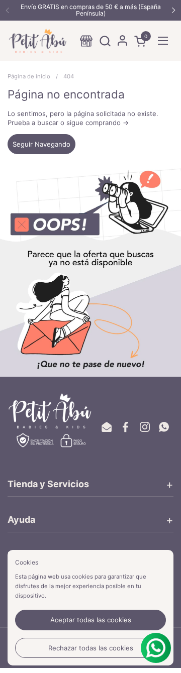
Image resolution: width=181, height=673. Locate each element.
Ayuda (21, 519)
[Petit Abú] (38, 41)
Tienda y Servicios (48, 484)
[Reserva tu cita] (86, 41)
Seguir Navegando (41, 144)
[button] (105, 41)
